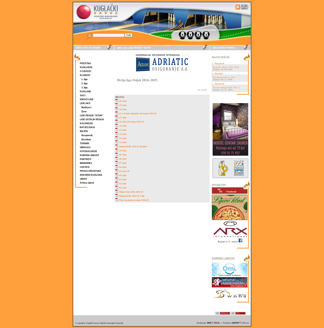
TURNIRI (84, 143)
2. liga (84, 83)
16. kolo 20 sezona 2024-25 (131, 121)
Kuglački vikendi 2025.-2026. (226, 67)
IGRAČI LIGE (86, 99)
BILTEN (84, 131)
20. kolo (123, 101)
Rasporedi (86, 135)
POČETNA (85, 63)
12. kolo (123, 138)
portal (236, 322)
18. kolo (123, 109)
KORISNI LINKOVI (89, 155)
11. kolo (123, 142)
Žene (84, 111)
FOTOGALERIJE (88, 151)
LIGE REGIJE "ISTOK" (91, 115)
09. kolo (123, 154)
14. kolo (123, 129)
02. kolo (123, 183)
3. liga (84, 87)
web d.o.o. (213, 322)
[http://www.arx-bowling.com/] (230, 237)
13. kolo (123, 134)
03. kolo (123, 179)
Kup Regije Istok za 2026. (224, 77)
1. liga (84, 79)
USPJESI (84, 167)
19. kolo (123, 105)
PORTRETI (85, 159)
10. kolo (123, 150)
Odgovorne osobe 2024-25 (131, 191)
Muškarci (86, 107)
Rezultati (86, 139)
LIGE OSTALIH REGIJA (92, 119)
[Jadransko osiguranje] (162, 75)
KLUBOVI (85, 75)
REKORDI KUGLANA (91, 175)
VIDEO (83, 179)
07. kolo (123, 162)
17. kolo (123, 117)
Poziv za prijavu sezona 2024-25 (134, 200)
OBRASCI (85, 147)
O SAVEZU (85, 71)
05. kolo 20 (124, 171)
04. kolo (123, 175)
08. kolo (123, 158)
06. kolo (123, 167)
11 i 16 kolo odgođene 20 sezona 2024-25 (138, 113)
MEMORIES (86, 163)
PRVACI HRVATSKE (90, 171)
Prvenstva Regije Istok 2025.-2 (226, 87)
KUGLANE (85, 91)
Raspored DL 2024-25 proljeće (133, 146)
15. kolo (123, 125)
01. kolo (123, 187)
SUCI (82, 95)
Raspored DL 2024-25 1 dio (131, 195)
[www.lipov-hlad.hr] (230, 220)
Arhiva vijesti (87, 183)
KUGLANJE (86, 67)
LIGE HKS (85, 103)
